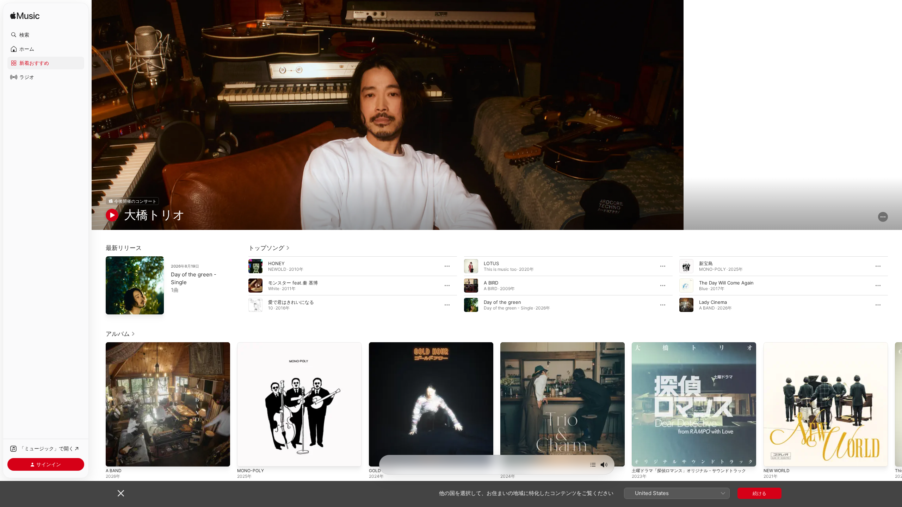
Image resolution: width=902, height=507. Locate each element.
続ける (759, 493)
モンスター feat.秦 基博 (293, 283)
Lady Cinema (713, 302)
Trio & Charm (514, 345)
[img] (24, 16)
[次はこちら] (593, 465)
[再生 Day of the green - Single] (114, 305)
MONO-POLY (251, 345)
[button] (46, 35)
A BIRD (491, 283)
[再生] (112, 215)
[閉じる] (121, 493)
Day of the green (502, 302)
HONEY (276, 263)
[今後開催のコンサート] (132, 201)
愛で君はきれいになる (291, 302)
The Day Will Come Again (726, 283)
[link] (269, 248)
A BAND (114, 345)
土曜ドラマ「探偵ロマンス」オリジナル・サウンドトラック (693, 345)
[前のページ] (241, 285)
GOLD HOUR (382, 345)
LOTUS (491, 263)
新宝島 (706, 263)
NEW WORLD (778, 345)
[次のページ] (895, 285)
